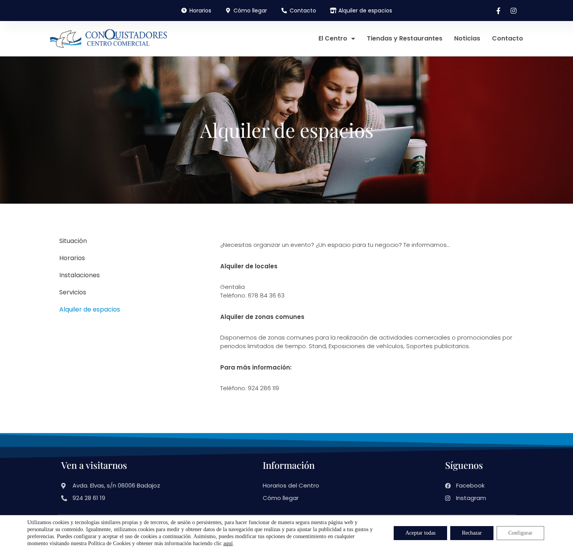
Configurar (520, 533)
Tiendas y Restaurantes (404, 38)
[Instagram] (513, 10)
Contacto (507, 38)
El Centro (332, 38)
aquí (228, 543)
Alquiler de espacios (89, 309)
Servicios (72, 292)
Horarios (72, 257)
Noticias (467, 38)
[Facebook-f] (498, 10)
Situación (73, 240)
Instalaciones (79, 275)
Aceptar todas (420, 533)
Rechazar (472, 533)
